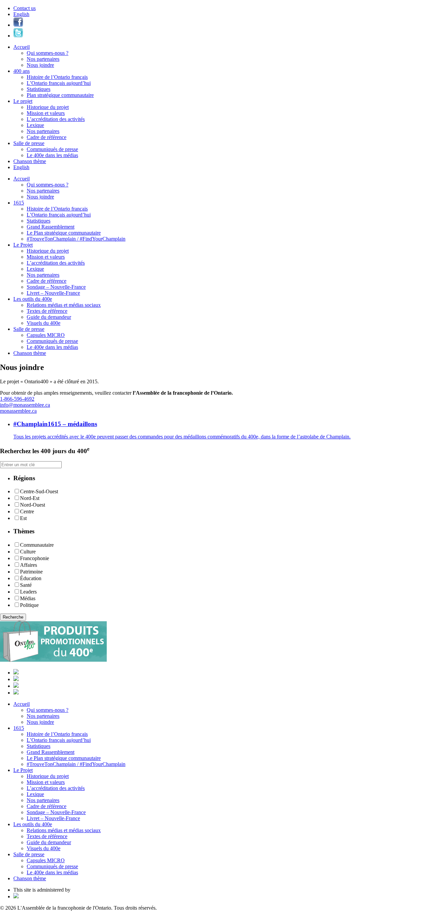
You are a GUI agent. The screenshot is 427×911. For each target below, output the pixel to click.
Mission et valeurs (46, 113)
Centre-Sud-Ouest (39, 491)
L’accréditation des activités (56, 119)
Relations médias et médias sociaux (64, 305)
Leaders (28, 592)
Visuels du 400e (43, 323)
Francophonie (34, 558)
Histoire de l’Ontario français (57, 77)
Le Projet (23, 245)
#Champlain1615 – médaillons (55, 423)
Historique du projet (48, 107)
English (21, 14)
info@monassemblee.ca (25, 405)
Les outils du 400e (32, 299)
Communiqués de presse (52, 149)
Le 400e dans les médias (52, 155)
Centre (27, 511)
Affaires (28, 565)
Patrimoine (31, 571)
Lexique (35, 125)
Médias (27, 598)
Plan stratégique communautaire (60, 95)
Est (23, 518)
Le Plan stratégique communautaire (64, 233)
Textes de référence (47, 311)
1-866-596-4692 (17, 399)
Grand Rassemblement (50, 227)
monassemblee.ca (18, 411)
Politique (29, 605)
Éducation (30, 578)
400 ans (21, 71)
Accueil (21, 47)
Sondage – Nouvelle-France (56, 287)
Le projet (22, 101)
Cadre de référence (46, 137)
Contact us (24, 8)
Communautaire (37, 545)
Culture (28, 551)
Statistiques (38, 89)
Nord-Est (29, 498)
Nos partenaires (43, 59)
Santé (26, 585)
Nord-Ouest (32, 505)
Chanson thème (29, 161)
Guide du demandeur (49, 317)
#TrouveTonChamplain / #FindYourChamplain (76, 239)
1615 (18, 203)
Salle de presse (28, 143)
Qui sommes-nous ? (47, 53)
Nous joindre (40, 65)
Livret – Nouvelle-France (53, 293)
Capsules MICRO (46, 335)
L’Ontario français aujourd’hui (59, 83)
